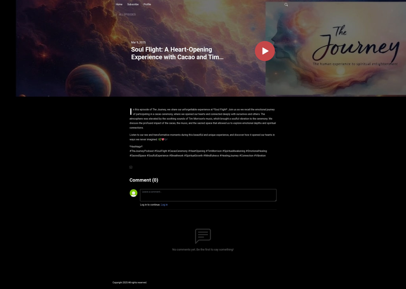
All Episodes (127, 14)
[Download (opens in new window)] (131, 167)
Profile (147, 4)
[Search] (286, 4)
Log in (164, 204)
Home (119, 4)
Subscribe (133, 4)
